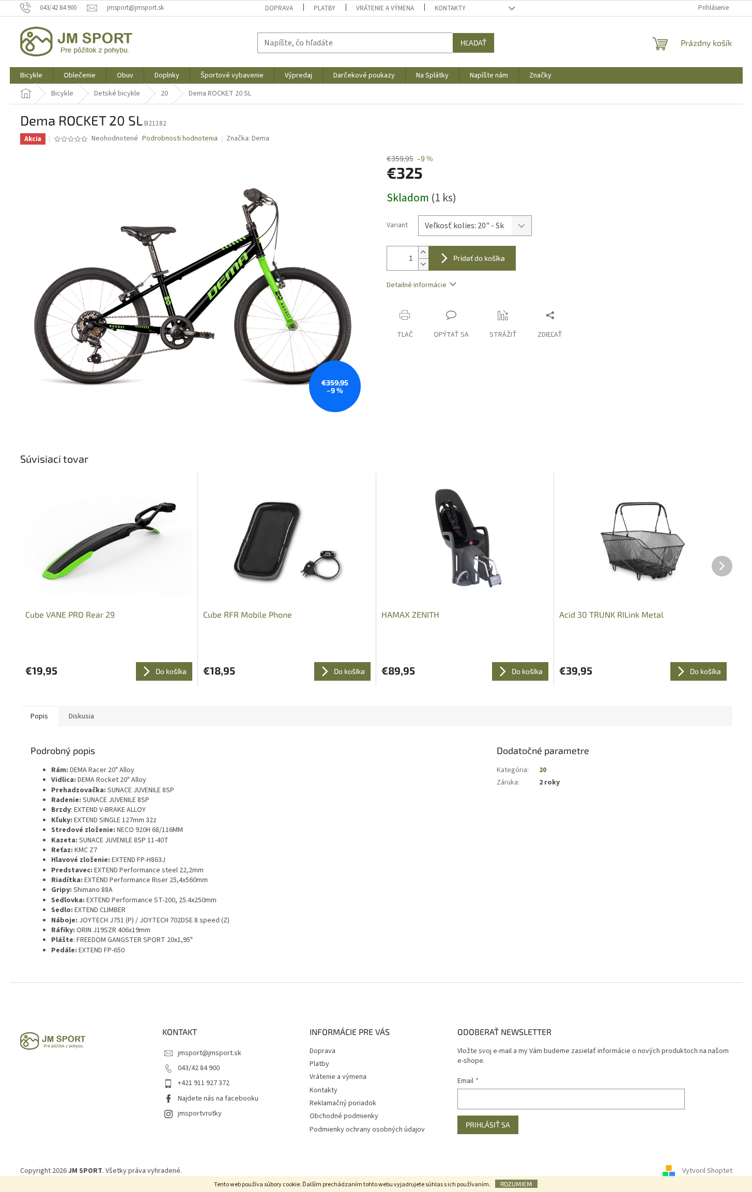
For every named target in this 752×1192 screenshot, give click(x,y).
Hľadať (473, 42)
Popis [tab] (39, 716)
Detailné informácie (417, 285)
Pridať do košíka (479, 258)
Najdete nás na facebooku (218, 1098)
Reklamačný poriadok (343, 1103)
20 (542, 770)
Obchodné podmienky (344, 1116)
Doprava (279, 8)
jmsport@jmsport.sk (209, 1053)
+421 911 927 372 (203, 1083)
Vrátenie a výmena (385, 8)
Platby (324, 8)
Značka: (247, 138)
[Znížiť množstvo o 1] (423, 264)
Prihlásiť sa (488, 1124)
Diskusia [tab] (81, 716)
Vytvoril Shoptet (707, 1171)
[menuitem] (31, 75)
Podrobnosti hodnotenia (180, 139)
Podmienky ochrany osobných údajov (367, 1129)
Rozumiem (516, 1183)
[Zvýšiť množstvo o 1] (423, 252)
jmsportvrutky (200, 1113)
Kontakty (450, 8)
